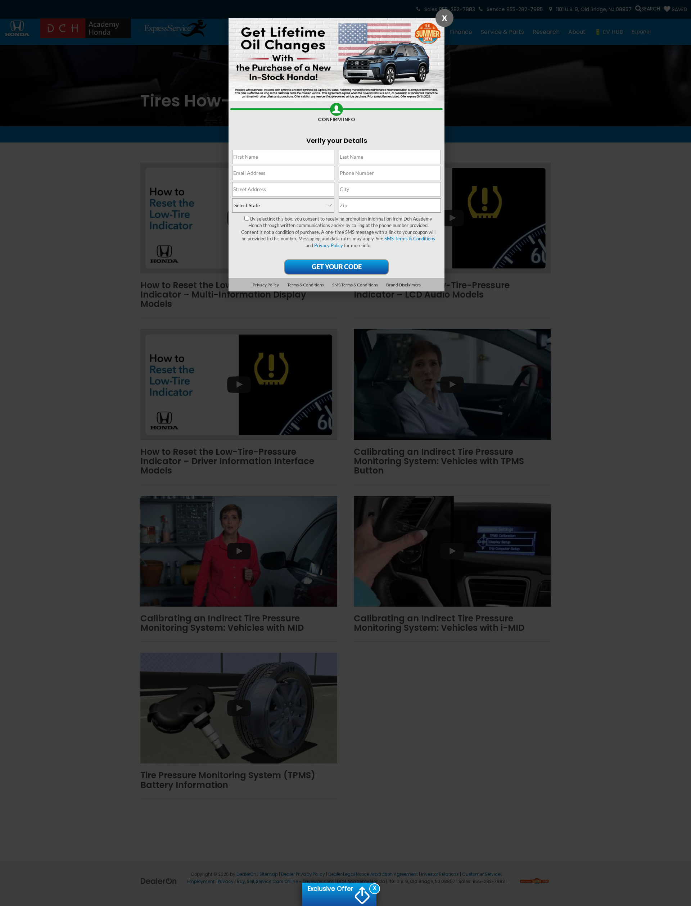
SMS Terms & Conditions (409, 238)
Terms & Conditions (305, 284)
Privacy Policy (328, 245)
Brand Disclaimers (403, 284)
